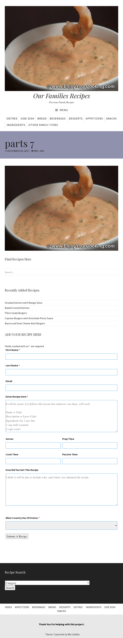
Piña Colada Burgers (16, 313)
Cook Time (12, 454)
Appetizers (94, 118)
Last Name (13, 365)
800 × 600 (39, 150)
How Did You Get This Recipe (22, 469)
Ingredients (16, 125)
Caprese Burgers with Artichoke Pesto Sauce (29, 318)
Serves (9, 438)
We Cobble (73, 634)
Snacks (111, 118)
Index (8, 607)
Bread (42, 118)
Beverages (58, 118)
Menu (64, 110)
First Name (13, 349)
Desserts (76, 118)
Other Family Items (43, 125)
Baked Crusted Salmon (17, 307)
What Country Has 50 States (23, 517)
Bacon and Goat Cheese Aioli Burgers (25, 323)
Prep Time (68, 438)
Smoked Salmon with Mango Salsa (23, 302)
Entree (12, 118)
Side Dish (27, 118)
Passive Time (70, 454)
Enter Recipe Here (17, 396)
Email (9, 381)
